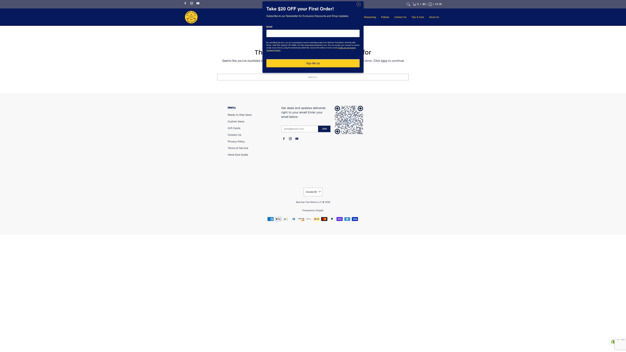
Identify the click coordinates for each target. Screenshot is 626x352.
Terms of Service (238, 148)
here (384, 60)
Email (269, 27)
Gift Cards (234, 128)
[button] (185, 3)
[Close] (361, 4)
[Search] (408, 4)
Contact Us (234, 134)
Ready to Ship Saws (240, 114)
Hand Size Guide (238, 154)
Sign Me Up (313, 63)
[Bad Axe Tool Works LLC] (191, 17)
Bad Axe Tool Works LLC (309, 202)
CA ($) (438, 4)
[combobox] (313, 77)
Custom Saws (236, 121)
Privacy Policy (236, 141)
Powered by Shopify (313, 210)
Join (324, 128)
